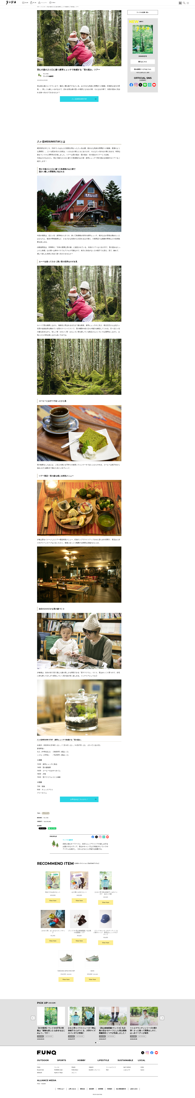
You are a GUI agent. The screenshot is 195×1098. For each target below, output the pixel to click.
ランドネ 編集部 (68, 840)
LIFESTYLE (103, 1060)
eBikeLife (39, 1072)
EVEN (142, 1067)
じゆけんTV (126, 1070)
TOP (38, 6)
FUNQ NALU (75, 1070)
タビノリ (74, 1072)
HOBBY (81, 1060)
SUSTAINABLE (125, 1060)
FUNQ (38, 1067)
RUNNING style (58, 1070)
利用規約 (109, 1089)
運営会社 (82, 1089)
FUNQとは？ (60, 1089)
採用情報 (100, 1089)
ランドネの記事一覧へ (143, 12)
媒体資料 (91, 1089)
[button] (33, 1018)
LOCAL (141, 1060)
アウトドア (46, 813)
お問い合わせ (72, 1089)
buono (142, 1070)
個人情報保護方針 (121, 1089)
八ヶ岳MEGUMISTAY (79, 99)
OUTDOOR (48, 1036)
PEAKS (73, 1067)
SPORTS (61, 1060)
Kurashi (43, 1083)
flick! (107, 1070)
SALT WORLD (127, 1067)
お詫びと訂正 (134, 1089)
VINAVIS (91, 1067)
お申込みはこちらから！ (79, 799)
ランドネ (43, 6)
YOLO (38, 1083)
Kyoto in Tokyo (58, 1072)
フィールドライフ (111, 1067)
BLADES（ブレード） (95, 1070)
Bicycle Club (40, 1070)
